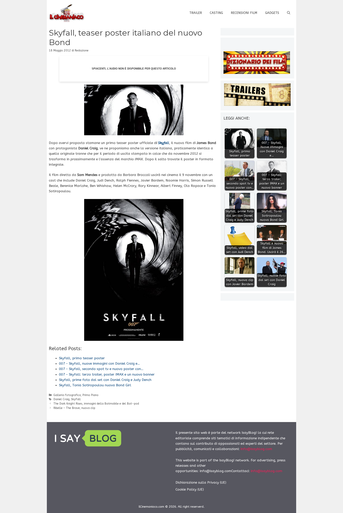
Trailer (195, 13)
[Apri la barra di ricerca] (288, 13)
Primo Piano (90, 395)
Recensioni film (244, 13)
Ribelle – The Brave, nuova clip (74, 408)
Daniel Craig (61, 399)
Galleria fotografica (67, 395)
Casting (216, 13)
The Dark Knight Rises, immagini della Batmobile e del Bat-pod (96, 403)
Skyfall (163, 143)
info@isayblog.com (256, 449)
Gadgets (272, 13)
